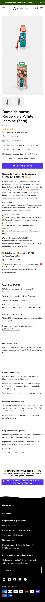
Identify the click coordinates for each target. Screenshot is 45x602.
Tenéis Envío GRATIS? (11, 285)
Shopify (20, 587)
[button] (8, 129)
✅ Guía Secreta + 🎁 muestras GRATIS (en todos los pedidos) (18, 254)
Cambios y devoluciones (12, 314)
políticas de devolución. (11, 329)
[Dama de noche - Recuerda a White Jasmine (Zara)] (7, 102)
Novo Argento (8, 505)
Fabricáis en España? (10, 372)
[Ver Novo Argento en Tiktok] (9, 579)
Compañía (6, 513)
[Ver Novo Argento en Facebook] (14, 579)
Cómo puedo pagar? (10, 343)
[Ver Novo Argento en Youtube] (20, 579)
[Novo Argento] (22, 8)
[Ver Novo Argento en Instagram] (4, 579)
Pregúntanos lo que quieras (13, 431)
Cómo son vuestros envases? (13, 401)
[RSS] (25, 579)
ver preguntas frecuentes (20, 437)
